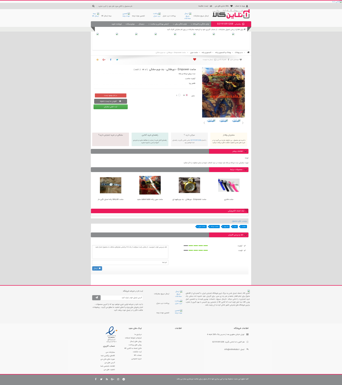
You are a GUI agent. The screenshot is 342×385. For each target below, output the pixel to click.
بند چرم (226, 226)
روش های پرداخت (135, 344)
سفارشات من (110, 352)
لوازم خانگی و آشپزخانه (201, 24)
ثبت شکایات (137, 351)
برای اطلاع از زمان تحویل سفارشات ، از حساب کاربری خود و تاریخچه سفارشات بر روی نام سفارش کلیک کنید (205, 29)
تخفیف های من (109, 369)
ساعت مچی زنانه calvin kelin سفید (150, 199)
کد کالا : (144, 69)
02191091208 (196, 140)
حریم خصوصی (136, 358)
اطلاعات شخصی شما (107, 366)
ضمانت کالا (138, 355)
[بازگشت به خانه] (247, 52)
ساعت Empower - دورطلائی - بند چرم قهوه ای (189, 199)
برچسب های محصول (239, 221)
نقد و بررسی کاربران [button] (235, 234)
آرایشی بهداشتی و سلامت (159, 24)
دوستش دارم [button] (234, 59)
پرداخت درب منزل (169, 15)
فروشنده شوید (117, 24)
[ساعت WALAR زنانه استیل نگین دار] (110, 186)
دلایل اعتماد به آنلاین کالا (133, 348)
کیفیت (240, 245)
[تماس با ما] (171, 2)
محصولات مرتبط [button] (236, 169)
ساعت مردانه (214, 226)
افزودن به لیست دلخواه (108, 101)
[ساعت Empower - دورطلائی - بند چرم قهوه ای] (211, 123)
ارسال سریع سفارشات (201, 15)
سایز (193, 95)
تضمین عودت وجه (138, 15)
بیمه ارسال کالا (106, 15)
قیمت (240, 250)
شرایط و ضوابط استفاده (133, 337)
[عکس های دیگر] (204, 122)
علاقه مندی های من (222, 6)
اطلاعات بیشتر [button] (237, 151)
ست (235, 226)
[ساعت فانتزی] (228, 186)
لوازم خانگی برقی (181, 24)
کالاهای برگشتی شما (108, 355)
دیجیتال (141, 24)
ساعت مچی (201, 226)
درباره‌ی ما (138, 334)
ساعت (244, 226)
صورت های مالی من (107, 359)
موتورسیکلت (130, 24)
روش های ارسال (136, 341)
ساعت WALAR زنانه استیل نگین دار (110, 199)
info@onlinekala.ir (232, 349)
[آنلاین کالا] (231, 18)
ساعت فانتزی (228, 199)
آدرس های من (109, 362)
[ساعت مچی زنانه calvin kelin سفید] (150, 186)
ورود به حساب (240, 6)
